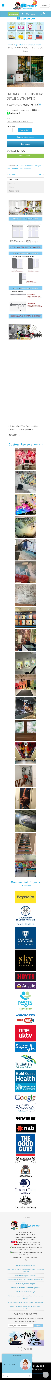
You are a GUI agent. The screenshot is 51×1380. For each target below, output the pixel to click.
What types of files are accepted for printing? (25, 1288)
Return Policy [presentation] (14, 191)
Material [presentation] (11, 183)
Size (8, 118)
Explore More (26, 885)
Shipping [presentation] (12, 187)
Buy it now (25, 144)
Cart (41, 13)
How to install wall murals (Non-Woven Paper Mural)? (26, 1302)
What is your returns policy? (25, 1292)
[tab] (25, 179)
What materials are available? (25, 1265)
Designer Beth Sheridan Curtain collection (27, 45)
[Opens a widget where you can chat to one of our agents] (17, 1366)
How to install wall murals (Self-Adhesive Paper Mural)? (25, 1307)
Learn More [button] (37, 1369)
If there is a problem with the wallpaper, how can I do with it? (25, 1297)
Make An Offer (26, 155)
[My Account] (22, 14)
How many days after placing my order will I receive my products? (25, 1270)
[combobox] (44, 6)
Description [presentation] (13, 179)
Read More (38, 444)
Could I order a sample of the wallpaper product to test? (25, 1279)
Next (40, 174)
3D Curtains (20, 165)
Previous (12, 174)
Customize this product (26, 137)
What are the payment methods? (25, 1275)
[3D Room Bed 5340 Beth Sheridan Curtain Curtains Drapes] (25, 71)
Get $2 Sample (13, 14)
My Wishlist (31, 14)
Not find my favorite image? (25, 1284)
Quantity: (11, 126)
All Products (29, 165)
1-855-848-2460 (28, 19)
